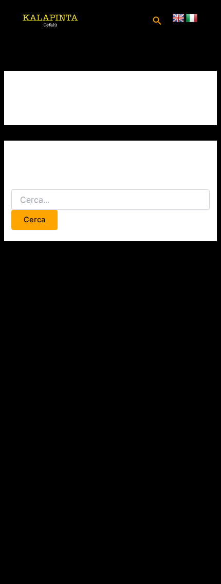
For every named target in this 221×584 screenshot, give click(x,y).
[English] (178, 18)
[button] (157, 20)
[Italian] (192, 18)
